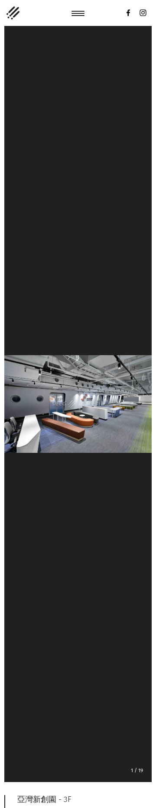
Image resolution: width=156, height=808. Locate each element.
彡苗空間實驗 (13, 12)
